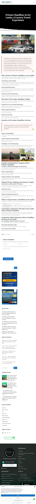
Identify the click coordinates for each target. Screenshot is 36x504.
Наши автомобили (21, 458)
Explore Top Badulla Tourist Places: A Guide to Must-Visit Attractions (8, 352)
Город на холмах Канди (5, 476)
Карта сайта (20, 466)
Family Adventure (5, 415)
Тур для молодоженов (6, 417)
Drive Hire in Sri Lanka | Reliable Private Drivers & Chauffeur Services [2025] (9, 341)
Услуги (19, 460)
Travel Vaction (4, 425)
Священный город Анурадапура (7, 480)
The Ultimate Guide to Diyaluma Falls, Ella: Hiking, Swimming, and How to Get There (9, 313)
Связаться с (20, 462)
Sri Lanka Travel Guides (6, 423)
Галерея (19, 456)
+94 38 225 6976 (23, 475)
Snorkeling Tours (5, 421)
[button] (34, 486)
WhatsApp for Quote (10, 280)
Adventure (4, 407)
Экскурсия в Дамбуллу (5, 482)
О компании (20, 451)
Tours (5, 234)
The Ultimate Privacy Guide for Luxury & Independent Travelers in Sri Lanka (9, 318)
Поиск (16, 267)
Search (15, 367)
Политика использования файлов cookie (17, 502)
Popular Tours (4, 419)
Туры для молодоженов (5, 484)
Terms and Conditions (22, 468)
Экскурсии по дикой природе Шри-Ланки (9, 474)
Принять (18, 495)
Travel (8, 234)
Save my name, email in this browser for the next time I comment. (16, 246)
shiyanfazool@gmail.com (25, 477)
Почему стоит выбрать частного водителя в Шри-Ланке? (26, 454)
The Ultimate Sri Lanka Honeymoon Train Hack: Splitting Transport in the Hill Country (9, 323)
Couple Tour (4, 413)
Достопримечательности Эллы (7, 478)
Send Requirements (9, 283)
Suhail (3, 340)
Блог (3, 411)
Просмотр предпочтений (18, 500)
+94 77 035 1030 (10, 285)
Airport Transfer (5, 409)
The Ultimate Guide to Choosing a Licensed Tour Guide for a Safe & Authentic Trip (9, 328)
